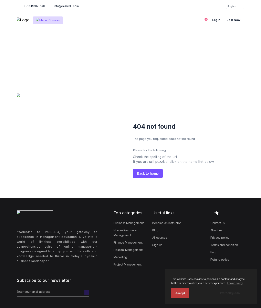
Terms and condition (224, 245)
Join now (233, 20)
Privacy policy (219, 237)
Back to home (148, 173)
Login (216, 20)
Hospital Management (128, 249)
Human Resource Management (125, 233)
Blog (155, 230)
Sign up (157, 245)
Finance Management (128, 242)
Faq (213, 252)
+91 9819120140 (34, 6)
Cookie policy (235, 283)
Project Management (128, 264)
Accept (180, 293)
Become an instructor (166, 223)
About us (216, 230)
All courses (159, 237)
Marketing (120, 257)
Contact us (217, 223)
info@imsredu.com (66, 6)
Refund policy (219, 259)
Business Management (129, 223)
